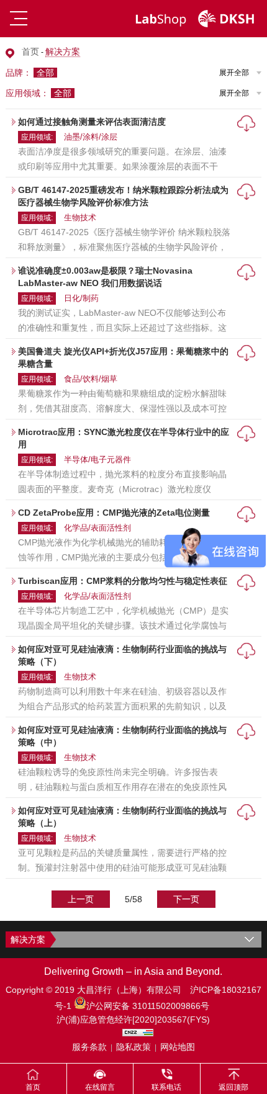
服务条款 (89, 1047)
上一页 (81, 899)
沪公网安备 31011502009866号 (147, 1006)
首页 (30, 51)
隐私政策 (133, 1047)
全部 (45, 73)
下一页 (186, 899)
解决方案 (62, 51)
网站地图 (177, 1047)
